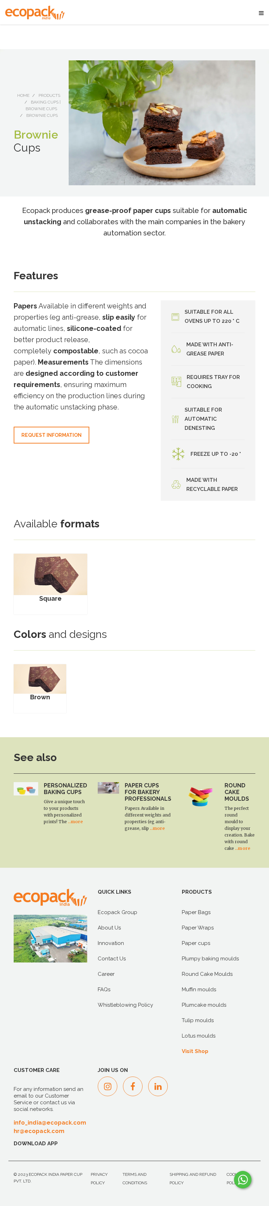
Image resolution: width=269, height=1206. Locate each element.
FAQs (104, 989)
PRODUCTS (49, 95)
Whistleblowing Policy (125, 1005)
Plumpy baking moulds (210, 958)
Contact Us (112, 958)
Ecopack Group (117, 912)
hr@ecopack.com (39, 1131)
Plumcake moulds (204, 1005)
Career (106, 974)
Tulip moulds (198, 1020)
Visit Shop (195, 1051)
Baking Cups (44, 102)
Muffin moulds (199, 989)
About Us (109, 928)
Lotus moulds (198, 1036)
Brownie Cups (41, 108)
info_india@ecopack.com (50, 1122)
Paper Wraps (198, 928)
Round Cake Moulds (207, 974)
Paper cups (196, 943)
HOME (23, 95)
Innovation (111, 943)
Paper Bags (196, 912)
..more (75, 821)
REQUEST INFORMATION (51, 435)
